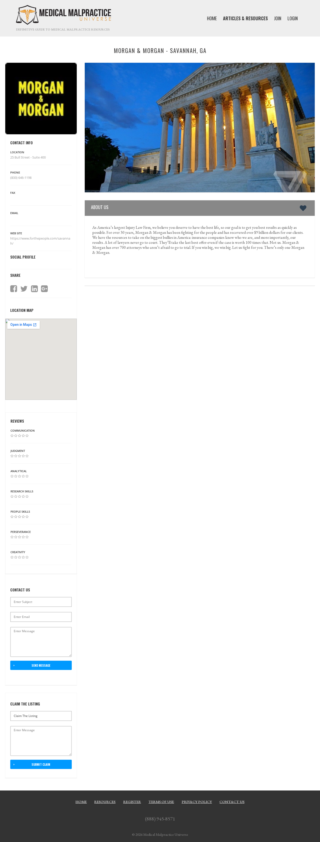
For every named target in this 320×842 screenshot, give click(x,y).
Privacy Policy (197, 801)
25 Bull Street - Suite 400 (28, 157)
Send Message (41, 665)
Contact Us (232, 801)
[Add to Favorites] (304, 208)
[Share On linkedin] (34, 289)
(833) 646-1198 (21, 177)
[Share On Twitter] (24, 289)
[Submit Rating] (12, 435)
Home (81, 801)
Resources (105, 801)
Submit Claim (41, 764)
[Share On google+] (44, 289)
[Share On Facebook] (13, 289)
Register (132, 801)
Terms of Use (161, 801)
